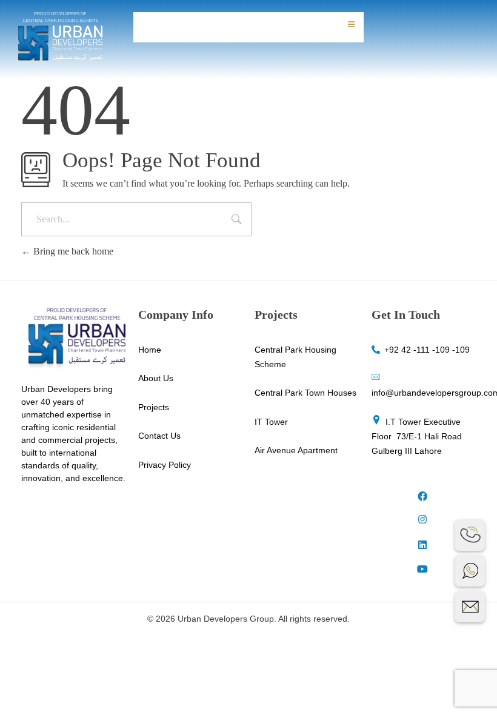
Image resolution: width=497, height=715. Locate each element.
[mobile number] (470, 535)
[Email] (470, 606)
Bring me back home (72, 251)
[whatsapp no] (470, 571)
